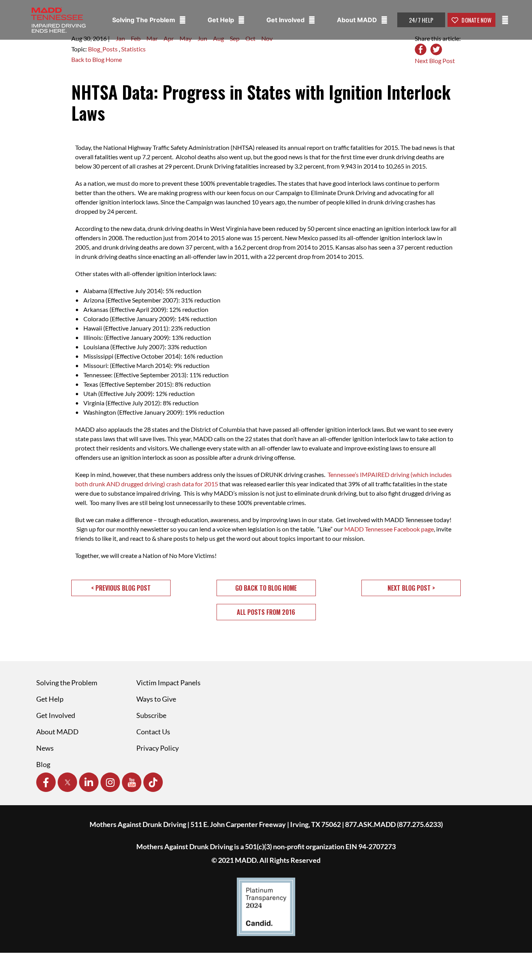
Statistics (133, 49)
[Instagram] (110, 782)
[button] (121, 588)
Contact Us (153, 731)
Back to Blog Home (96, 59)
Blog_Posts (103, 49)
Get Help (222, 20)
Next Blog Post (435, 60)
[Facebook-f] (46, 782)
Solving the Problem (66, 682)
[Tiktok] (153, 782)
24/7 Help (421, 20)
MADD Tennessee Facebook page (389, 529)
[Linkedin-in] (89, 782)
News (45, 748)
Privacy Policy (157, 748)
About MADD (358, 20)
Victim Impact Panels (168, 682)
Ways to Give (156, 699)
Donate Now (475, 20)
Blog (43, 764)
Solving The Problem (144, 20)
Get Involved (286, 20)
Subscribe (151, 715)
